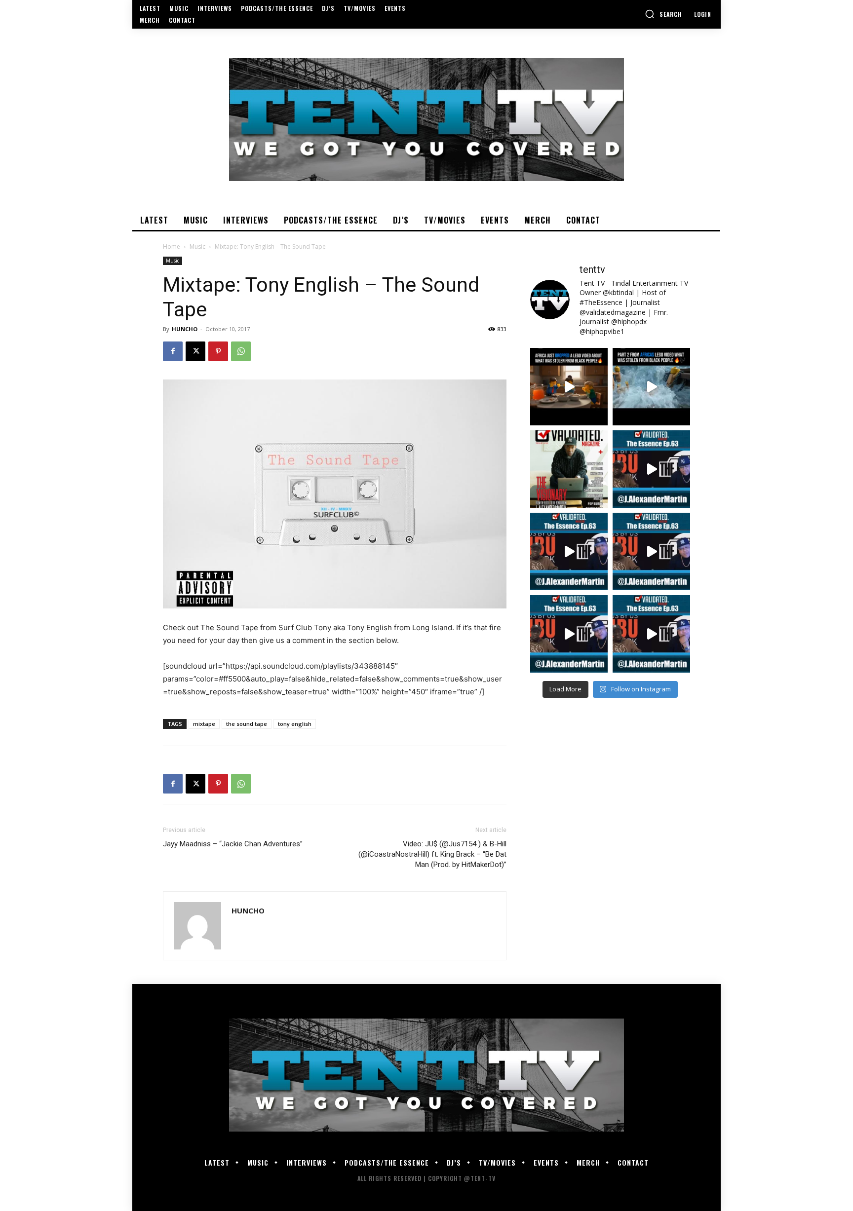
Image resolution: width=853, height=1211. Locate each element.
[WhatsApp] (241, 351)
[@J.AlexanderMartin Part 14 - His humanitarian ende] (569, 634)
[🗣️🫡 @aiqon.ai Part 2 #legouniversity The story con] (651, 386)
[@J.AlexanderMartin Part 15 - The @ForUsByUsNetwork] (651, 551)
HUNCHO (184, 329)
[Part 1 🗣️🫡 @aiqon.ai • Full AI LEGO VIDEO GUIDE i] (569, 386)
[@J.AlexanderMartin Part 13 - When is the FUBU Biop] (651, 634)
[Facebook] (173, 351)
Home (171, 246)
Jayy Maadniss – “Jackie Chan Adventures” (233, 843)
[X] (195, 351)
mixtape (204, 723)
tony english (294, 723)
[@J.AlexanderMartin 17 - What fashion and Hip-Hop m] (651, 469)
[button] (663, 14)
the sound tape (246, 723)
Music (197, 246)
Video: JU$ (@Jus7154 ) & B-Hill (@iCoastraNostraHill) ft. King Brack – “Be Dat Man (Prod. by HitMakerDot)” (432, 854)
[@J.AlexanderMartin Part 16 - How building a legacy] (569, 551)
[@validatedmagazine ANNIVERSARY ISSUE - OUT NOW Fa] (569, 469)
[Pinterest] (218, 351)
